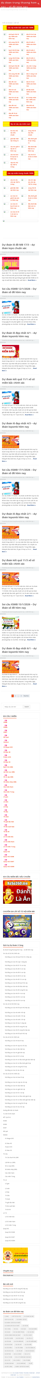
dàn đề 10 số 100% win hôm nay (13, 115)
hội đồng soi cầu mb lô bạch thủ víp (16, 1033)
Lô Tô (5, 1213)
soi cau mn (31, 1332)
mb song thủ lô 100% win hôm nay (14, 44)
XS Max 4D (6, 752)
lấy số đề (25, 1325)
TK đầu (5, 812)
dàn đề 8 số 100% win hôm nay (31, 108)
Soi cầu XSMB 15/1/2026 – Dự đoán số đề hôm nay (19, 606)
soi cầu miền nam (31, 1341)
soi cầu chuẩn (9, 1338)
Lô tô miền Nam (8, 842)
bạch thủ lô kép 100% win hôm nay (14, 52)
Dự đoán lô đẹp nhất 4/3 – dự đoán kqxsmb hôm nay (19, 425)
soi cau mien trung (18, 1332)
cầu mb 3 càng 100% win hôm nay (31, 68)
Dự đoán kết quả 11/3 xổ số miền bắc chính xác (18, 562)
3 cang (7, 1316)
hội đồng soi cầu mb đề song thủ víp (16, 990)
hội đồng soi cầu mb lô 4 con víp (15, 993)
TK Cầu (5, 1154)
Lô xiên (5, 802)
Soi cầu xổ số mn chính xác (11, 1074)
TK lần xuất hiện (8, 827)
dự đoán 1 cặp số (22, 1319)
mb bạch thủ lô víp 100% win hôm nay (14, 36)
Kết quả (6, 737)
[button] (35, 15)
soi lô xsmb (26, 1360)
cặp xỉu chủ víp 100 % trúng (14, 165)
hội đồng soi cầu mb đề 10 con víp (15, 979)
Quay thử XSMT (8, 861)
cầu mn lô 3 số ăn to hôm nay (32, 157)
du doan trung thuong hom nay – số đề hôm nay (19, 4)
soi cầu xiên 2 (8, 1347)
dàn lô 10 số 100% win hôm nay (31, 84)
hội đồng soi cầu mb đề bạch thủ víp (16, 983)
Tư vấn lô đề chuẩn (9, 1114)
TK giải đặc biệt (8, 822)
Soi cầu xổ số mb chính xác (11, 953)
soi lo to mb (8, 1357)
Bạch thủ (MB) (8, 767)
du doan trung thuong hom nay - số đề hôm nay (20, 252)
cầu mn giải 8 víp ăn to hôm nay (14, 149)
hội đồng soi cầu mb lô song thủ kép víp (17, 1030)
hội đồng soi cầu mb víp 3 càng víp (15, 1023)
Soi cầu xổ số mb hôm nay (11, 1004)
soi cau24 (7, 1332)
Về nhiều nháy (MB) (9, 782)
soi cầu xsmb (19, 1347)
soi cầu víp (19, 1344)
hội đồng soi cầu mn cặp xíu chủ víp (16, 1082)
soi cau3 (23, 1329)
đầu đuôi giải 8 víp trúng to (32, 141)
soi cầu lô (30, 1338)
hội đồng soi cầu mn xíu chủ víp (14, 1107)
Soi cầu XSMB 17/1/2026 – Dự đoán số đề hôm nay (19, 471)
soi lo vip (7, 1360)
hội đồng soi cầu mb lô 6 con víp (15, 997)
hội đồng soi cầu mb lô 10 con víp (15, 965)
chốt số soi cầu (16, 1316)
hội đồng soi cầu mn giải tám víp (15, 1089)
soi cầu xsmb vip (30, 1347)
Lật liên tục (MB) (9, 772)
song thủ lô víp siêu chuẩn (32, 133)
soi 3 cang (8, 1329)
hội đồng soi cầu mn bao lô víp (14, 1077)
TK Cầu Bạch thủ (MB (11, 1157)
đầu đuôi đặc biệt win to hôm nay (32, 206)
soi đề (30, 1363)
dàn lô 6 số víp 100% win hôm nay (13, 100)
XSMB (5, 722)
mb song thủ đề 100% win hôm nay (14, 76)
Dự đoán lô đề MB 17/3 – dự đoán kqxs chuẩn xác (18, 246)
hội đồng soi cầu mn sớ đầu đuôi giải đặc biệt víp (20, 1100)
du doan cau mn (28, 1316)
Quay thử (6, 852)
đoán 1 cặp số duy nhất (22, 1366)
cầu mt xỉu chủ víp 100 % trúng (15, 182)
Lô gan (5, 797)
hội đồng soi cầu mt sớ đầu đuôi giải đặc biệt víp (20, 1059)
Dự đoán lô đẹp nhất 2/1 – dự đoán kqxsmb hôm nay (19, 515)
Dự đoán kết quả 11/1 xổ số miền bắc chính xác (18, 381)
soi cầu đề (19, 1351)
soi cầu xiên (28, 1344)
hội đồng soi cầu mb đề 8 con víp (15, 976)
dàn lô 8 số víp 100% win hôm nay (31, 36)
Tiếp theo (26, 696)
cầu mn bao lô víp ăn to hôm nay (14, 157)
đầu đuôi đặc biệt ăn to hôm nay (32, 149)
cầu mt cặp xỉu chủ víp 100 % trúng (32, 182)
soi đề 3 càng (8, 1366)
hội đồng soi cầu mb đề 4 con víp (15, 969)
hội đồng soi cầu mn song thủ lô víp (16, 1103)
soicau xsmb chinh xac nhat (13, 1335)
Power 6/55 (7, 757)
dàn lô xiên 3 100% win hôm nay (31, 52)
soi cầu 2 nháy (28, 1335)
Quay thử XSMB (8, 856)
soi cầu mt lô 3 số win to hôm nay (14, 214)
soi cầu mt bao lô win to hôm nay (14, 206)
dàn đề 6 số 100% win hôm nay (13, 108)
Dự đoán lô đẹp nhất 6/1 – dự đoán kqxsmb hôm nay (19, 650)
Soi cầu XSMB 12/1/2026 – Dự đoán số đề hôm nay (19, 290)
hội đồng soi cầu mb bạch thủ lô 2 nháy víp (18, 957)
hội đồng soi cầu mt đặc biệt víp (15, 1049)
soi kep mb (8, 1354)
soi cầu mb (8, 1341)
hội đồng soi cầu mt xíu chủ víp (14, 1070)
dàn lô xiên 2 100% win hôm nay (31, 44)
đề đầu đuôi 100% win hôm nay (31, 92)
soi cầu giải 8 (19, 1338)
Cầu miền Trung (8, 792)
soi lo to (27, 1354)
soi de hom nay (30, 1351)
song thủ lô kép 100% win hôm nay (14, 60)
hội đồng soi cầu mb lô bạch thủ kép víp (17, 1007)
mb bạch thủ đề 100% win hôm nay (14, 68)
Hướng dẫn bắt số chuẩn (10, 1110)
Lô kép (5, 807)
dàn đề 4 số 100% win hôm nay (13, 84)
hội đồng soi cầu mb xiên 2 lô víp (15, 1019)
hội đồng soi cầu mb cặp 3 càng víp (16, 962)
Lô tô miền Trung (9, 847)
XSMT (5, 732)
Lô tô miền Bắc (8, 837)
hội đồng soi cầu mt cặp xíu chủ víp (16, 1045)
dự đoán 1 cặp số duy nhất (12, 1322)
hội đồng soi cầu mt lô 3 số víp (14, 1056)
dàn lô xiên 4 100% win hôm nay (31, 60)
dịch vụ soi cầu (9, 1319)
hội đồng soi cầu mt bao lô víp (14, 1040)
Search (27, 707)
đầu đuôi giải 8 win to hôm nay (32, 198)
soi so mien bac (21, 1363)
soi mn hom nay (9, 1363)
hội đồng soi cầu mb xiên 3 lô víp (15, 1016)
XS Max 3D (6, 762)
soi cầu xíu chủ (9, 1351)
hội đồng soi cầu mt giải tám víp (15, 1052)
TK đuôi (6, 817)
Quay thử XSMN (8, 866)
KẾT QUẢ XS (7, 1117)
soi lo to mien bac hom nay (23, 1357)
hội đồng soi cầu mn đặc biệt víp (15, 1086)
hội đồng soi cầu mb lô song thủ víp (16, 1026)
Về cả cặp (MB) (8, 777)
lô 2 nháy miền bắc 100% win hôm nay (31, 100)
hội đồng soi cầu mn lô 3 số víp (14, 1093)
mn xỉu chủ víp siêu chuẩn (14, 133)
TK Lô (5, 1180)
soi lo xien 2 (16, 1360)
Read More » (32, 280)
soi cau (16, 1329)
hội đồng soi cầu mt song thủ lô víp (16, 1066)
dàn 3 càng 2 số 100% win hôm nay (31, 76)
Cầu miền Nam (8, 787)
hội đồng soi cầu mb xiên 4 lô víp (15, 1012)
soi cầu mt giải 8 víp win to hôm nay (14, 198)
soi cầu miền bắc (18, 1341)
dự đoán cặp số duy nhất (12, 1325)
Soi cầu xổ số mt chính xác (11, 1037)
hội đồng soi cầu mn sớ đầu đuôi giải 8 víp (18, 1096)
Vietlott (6, 742)
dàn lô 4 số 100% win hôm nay (13, 92)
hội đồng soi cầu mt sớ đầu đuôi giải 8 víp (18, 1063)
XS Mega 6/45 (8, 747)
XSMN (5, 727)
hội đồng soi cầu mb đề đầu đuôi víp (16, 986)
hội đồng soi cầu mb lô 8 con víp (15, 1000)
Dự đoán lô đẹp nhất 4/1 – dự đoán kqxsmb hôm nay (19, 334)
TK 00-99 (6, 832)
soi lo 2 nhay (17, 1354)
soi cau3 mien (33, 1329)
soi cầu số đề (8, 1344)
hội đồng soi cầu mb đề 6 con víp (15, 972)
